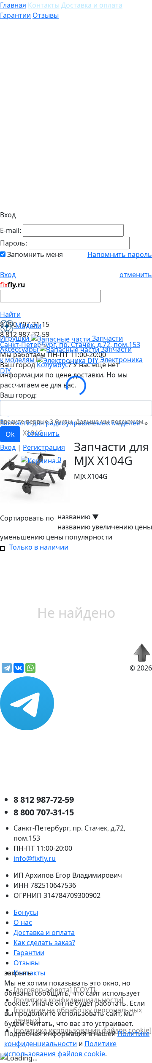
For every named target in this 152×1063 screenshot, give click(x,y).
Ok (10, 434)
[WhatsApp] (30, 668)
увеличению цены (122, 527)
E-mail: (10, 230)
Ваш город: (18, 395)
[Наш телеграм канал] (30, 702)
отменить (135, 274)
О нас (23, 922)
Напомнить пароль (119, 254)
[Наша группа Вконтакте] (63, 761)
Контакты (44, 5)
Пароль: (13, 243)
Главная (13, 5)
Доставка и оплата (91, 5)
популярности (88, 537)
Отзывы (46, 15)
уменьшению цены (31, 537)
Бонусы (26, 912)
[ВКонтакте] (19, 668)
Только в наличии (37, 547)
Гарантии (15, 15)
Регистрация (44, 447)
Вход (8, 274)
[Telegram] (7, 668)
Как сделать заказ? (44, 942)
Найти (10, 314)
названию (73, 527)
